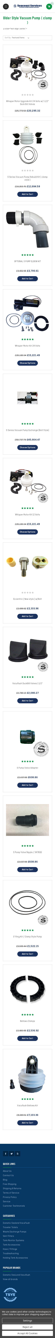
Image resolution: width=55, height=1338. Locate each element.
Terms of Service (11, 1193)
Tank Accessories (11, 1245)
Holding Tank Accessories (15, 1258)
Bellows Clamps (27, 1021)
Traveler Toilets (10, 1227)
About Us (7, 1171)
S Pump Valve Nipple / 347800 (27, 852)
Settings (27, 1320)
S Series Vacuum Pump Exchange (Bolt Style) (27, 430)
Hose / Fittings (10, 1249)
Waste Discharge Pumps (14, 1232)
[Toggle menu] (6, 6)
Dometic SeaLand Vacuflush (16, 1275)
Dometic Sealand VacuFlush (16, 1223)
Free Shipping (9, 1184)
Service (6, 1201)
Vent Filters (8, 1236)
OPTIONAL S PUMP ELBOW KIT (27, 261)
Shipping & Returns (12, 1188)
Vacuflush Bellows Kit (27, 1105)
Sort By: (8, 38)
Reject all (27, 1327)
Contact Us (8, 1175)
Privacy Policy (10, 1197)
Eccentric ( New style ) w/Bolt (27, 599)
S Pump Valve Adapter (27, 768)
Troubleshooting (11, 1253)
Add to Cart (27, 194)
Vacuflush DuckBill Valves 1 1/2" (27, 683)
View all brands (10, 1279)
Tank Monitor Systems (13, 1240)
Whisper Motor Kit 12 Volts (27, 514)
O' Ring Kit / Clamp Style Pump (27, 937)
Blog (5, 1180)
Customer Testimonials (14, 1206)
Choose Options (27, 363)
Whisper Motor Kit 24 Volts (27, 346)
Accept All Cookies (27, 1333)
